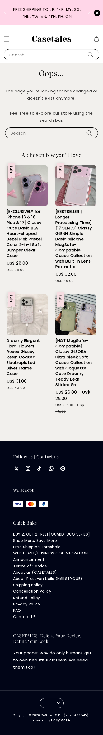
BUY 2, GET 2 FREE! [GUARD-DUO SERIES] (51, 534)
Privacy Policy (26, 604)
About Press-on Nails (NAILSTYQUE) (47, 578)
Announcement (28, 559)
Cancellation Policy (32, 591)
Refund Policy (26, 597)
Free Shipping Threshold (37, 546)
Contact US (24, 616)
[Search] (90, 54)
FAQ (17, 610)
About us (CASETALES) (35, 572)
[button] (6, 39)
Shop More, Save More (35, 540)
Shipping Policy (28, 585)
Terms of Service (30, 566)
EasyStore (60, 720)
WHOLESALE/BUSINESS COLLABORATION (50, 553)
